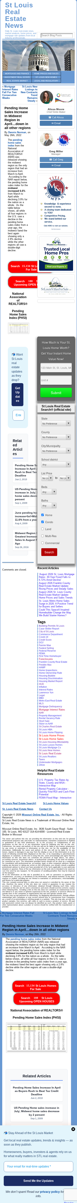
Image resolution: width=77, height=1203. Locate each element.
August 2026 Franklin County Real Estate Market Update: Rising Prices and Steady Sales (56, 586)
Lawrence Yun (46, 692)
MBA (41, 698)
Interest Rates (46, 689)
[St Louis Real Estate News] (38, 55)
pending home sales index (15, 142)
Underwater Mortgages (50, 762)
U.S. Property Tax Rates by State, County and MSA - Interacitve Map (54, 783)
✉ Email (56, 123)
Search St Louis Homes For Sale (31, 267)
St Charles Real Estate (50, 726)
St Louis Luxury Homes (50, 745)
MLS (41, 703)
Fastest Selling (46, 648)
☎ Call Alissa (56, 117)
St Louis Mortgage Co (50, 747)
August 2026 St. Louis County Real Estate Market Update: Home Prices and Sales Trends (56, 595)
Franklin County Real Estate (53, 662)
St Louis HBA (45, 729)
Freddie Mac (45, 664)
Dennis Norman (17, 132)
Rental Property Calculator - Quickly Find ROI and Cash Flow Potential (56, 791)
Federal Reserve (47, 651)
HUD (41, 684)
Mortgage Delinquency (50, 706)
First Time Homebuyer (50, 656)
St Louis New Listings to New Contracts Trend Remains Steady (60, 916)
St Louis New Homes (49, 750)
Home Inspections (48, 670)
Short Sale (44, 721)
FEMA (42, 653)
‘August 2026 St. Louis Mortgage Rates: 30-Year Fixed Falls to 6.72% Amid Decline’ (56, 577)
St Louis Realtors (47, 756)
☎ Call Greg (56, 159)
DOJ (41, 642)
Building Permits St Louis (51, 626)
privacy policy (50, 1191)
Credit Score (45, 640)
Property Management (50, 715)
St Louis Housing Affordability (54, 742)
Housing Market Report (50, 681)
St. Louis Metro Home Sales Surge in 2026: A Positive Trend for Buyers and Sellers (56, 603)
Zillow (42, 765)
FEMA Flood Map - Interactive (55, 797)
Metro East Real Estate (50, 701)
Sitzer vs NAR (46, 724)
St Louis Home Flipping (51, 732)
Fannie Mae (45, 645)
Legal (42, 695)
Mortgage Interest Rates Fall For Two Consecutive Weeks (10, 92)
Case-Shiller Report (49, 629)
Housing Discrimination (51, 678)
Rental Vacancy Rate (49, 718)
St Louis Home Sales (51, 738)
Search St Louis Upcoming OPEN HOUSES (31, 283)
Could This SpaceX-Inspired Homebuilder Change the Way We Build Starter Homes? (55, 612)
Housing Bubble (47, 675)
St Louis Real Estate (50, 753)
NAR (41, 712)
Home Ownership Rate (50, 673)
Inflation (43, 687)
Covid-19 (43, 637)
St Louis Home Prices (51, 735)
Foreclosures (46, 659)
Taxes (42, 759)
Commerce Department (51, 634)
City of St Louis (46, 631)
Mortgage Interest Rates (52, 709)
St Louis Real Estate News (19, 15)
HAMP (42, 667)
